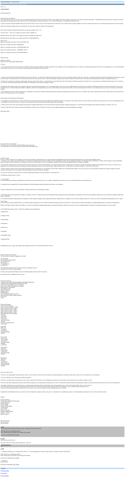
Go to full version (5, 475)
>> (5, 6)
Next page (4, 473)
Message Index (5, 470)
